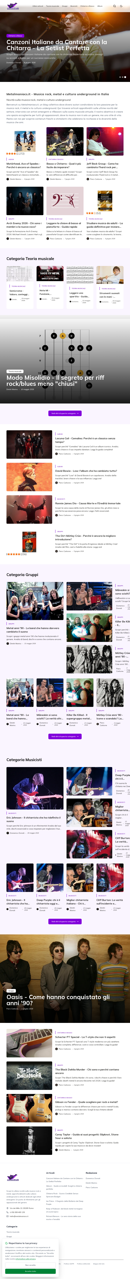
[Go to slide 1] (120, 77)
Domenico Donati (13, 62)
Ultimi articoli (37, 6)
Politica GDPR (69, 1264)
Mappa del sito (98, 1264)
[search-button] (114, 6)
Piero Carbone (12, 1009)
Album (99, 6)
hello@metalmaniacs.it (19, 1216)
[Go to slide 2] (122, 77)
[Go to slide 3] (125, 77)
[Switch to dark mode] (121, 6)
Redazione (91, 1172)
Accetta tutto (30, 1271)
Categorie (11, 1226)
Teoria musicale (52, 6)
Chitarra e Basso (87, 6)
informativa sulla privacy (26, 1259)
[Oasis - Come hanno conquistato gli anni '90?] (65, 978)
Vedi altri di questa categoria (63, 413)
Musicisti (73, 6)
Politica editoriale (83, 1264)
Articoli (50, 1172)
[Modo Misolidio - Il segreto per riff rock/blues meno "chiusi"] (65, 359)
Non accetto (30, 1265)
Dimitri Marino (12, 389)
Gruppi (64, 6)
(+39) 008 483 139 (17, 1212)
